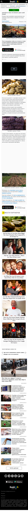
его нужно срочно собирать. (10, 203)
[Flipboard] (19, 476)
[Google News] (15, 476)
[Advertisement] (14, 158)
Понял (14, 10)
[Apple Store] (9, 481)
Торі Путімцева (5, 21)
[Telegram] (9, 476)
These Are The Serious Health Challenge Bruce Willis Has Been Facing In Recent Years (14, 319)
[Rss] (5, 476)
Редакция (3, 495)
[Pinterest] (22, 476)
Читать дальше (14, 468)
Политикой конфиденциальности (18, 6)
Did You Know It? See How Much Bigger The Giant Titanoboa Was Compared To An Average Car (14, 235)
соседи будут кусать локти (15, 190)
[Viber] (12, 476)
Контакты (3, 497)
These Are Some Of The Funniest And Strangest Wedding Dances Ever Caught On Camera (14, 341)
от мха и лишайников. (7, 198)
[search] (1, 1)
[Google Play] (18, 481)
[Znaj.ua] (14, 1)
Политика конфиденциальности (8, 491)
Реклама (3, 493)
